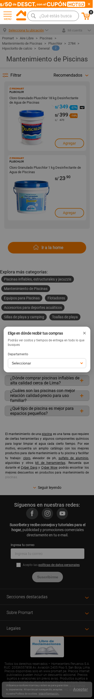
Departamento (18, 354)
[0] (86, 19)
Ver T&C (78, 4)
